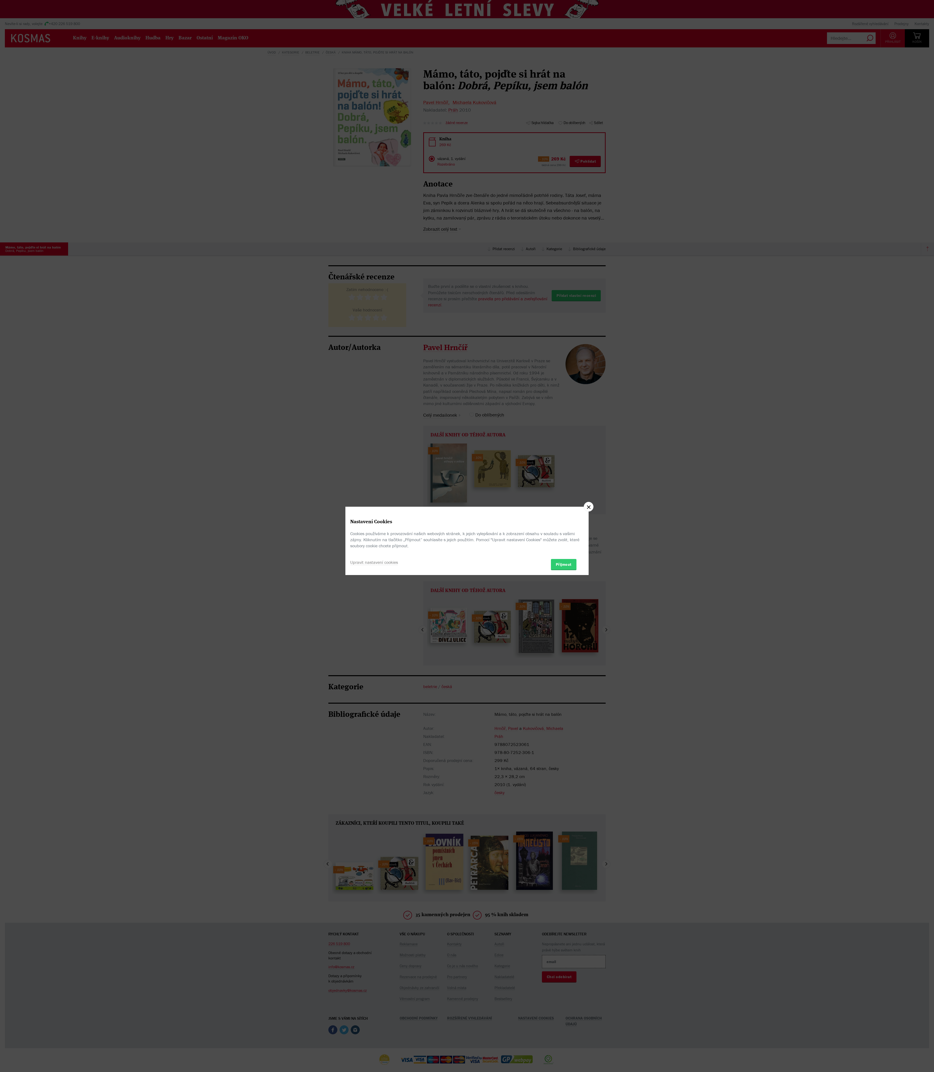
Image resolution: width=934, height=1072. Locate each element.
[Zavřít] (588, 507)
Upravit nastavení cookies (374, 562)
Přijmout (564, 564)
